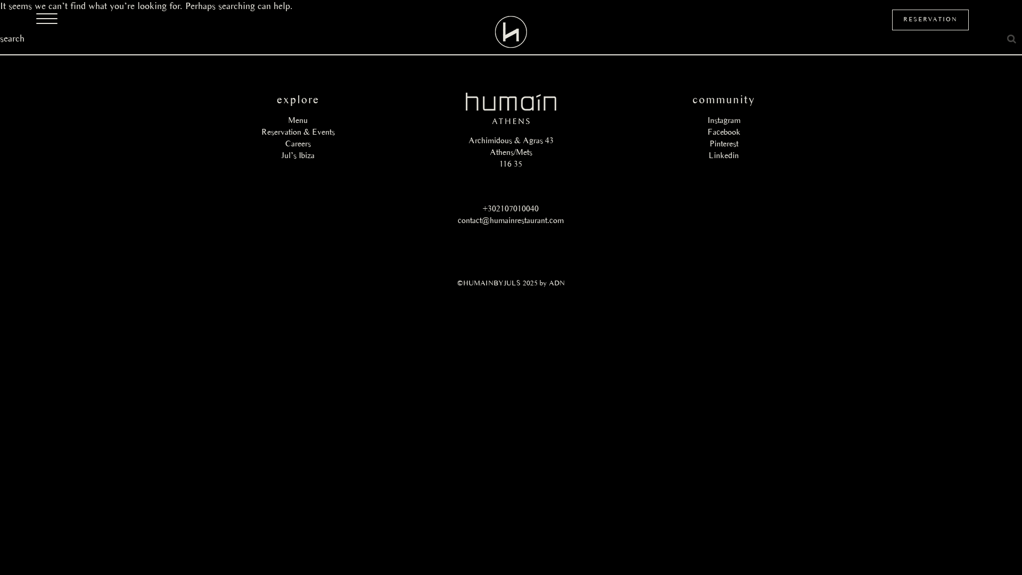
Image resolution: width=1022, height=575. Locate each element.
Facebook (723, 131)
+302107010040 (511, 208)
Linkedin (723, 155)
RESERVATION (930, 19)
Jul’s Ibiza (298, 155)
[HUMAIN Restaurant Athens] (511, 32)
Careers (298, 143)
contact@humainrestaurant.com (511, 220)
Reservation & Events (298, 131)
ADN (557, 283)
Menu (298, 120)
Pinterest (724, 143)
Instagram (723, 120)
